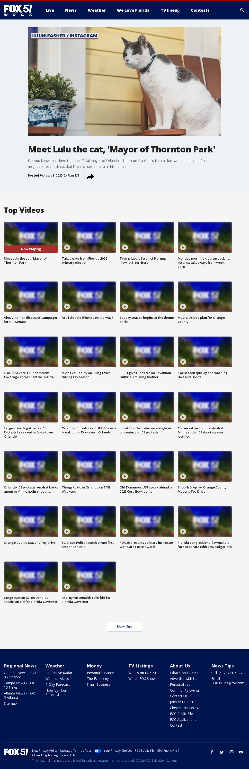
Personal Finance (100, 672)
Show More (125, 626)
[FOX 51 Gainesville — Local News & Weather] (20, 10)
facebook (212, 752)
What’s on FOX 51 (142, 672)
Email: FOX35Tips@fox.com (227, 680)
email (241, 752)
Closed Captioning (184, 707)
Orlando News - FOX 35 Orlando (20, 674)
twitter (222, 752)
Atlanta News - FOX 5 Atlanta (19, 695)
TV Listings (140, 666)
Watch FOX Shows (142, 678)
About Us (180, 666)
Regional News (20, 666)
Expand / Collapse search (242, 10)
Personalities (180, 684)
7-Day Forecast (57, 684)
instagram (231, 752)
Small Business (98, 684)
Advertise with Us (183, 678)
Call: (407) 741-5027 (226, 672)
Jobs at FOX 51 (181, 702)
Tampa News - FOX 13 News (19, 685)
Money (94, 666)
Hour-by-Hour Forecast (56, 692)
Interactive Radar (58, 672)
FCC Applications (183, 719)
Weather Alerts (57, 678)
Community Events (185, 690)
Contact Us (178, 696)
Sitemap (10, 703)
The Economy (98, 678)
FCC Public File (181, 713)
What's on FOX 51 (184, 672)
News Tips (222, 666)
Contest (176, 725)
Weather (54, 666)
